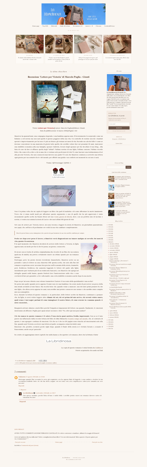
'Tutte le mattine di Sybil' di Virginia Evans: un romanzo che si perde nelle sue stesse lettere (123, 196)
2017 (109, 320)
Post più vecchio (97, 442)
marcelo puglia (41, 363)
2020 (109, 237)
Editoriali (54, 26)
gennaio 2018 (113, 317)
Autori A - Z (89, 26)
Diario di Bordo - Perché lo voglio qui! (119, 278)
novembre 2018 (114, 246)
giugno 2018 (113, 257)
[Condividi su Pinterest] (46, 361)
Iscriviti (119, 128)
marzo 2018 (113, 313)
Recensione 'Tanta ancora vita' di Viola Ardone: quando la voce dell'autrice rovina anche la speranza (123, 204)
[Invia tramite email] (39, 361)
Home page (35, 26)
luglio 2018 (112, 254)
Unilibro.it (99, 348)
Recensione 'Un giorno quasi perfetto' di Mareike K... (120, 290)
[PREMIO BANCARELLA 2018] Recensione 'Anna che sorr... (117, 293)
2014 (109, 326)
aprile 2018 (112, 311)
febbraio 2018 (113, 315)
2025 (109, 227)
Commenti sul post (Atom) (29, 445)
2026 (109, 225)
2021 (109, 235)
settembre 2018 (114, 250)
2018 (20, 363)
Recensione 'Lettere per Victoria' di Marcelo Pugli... (118, 275)
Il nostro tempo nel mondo (78, 319)
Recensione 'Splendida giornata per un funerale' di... (119, 271)
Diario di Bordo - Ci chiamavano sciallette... (117, 300)
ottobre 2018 (113, 248)
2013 (109, 328)
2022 (109, 233)
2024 (109, 229)
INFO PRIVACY (19, 429)
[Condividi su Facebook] (44, 361)
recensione (49, 363)
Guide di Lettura (65, 26)
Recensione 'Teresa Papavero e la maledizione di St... (118, 281)
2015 (109, 324)
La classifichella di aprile (115, 287)
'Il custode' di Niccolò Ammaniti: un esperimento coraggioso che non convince (122, 213)
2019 (109, 240)
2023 (109, 231)
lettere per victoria (31, 363)
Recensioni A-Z (77, 26)
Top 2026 (45, 26)
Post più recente (20, 442)
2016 (109, 322)
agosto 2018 (113, 252)
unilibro (55, 363)
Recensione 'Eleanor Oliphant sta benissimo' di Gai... (118, 268)
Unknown (22, 377)
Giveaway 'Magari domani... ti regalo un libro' (122, 185)
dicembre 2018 (113, 244)
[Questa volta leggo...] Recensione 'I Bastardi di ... (118, 261)
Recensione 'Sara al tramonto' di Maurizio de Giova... (117, 304)
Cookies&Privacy (109, 26)
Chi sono (98, 26)
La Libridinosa (28, 393)
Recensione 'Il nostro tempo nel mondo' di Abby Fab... (119, 284)
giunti (24, 363)
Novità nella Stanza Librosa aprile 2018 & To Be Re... (120, 307)
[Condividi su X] (43, 361)
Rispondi (21, 386)
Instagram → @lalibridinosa (119, 139)
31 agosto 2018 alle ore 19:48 (35, 377)
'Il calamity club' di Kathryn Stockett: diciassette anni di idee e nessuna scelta (123, 178)
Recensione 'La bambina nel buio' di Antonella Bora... (118, 297)
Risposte (23, 389)
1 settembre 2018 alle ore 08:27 (46, 393)
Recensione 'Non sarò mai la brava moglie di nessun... (120, 265)
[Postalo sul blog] (41, 361)
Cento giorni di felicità (63, 217)
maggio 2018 (113, 259)
